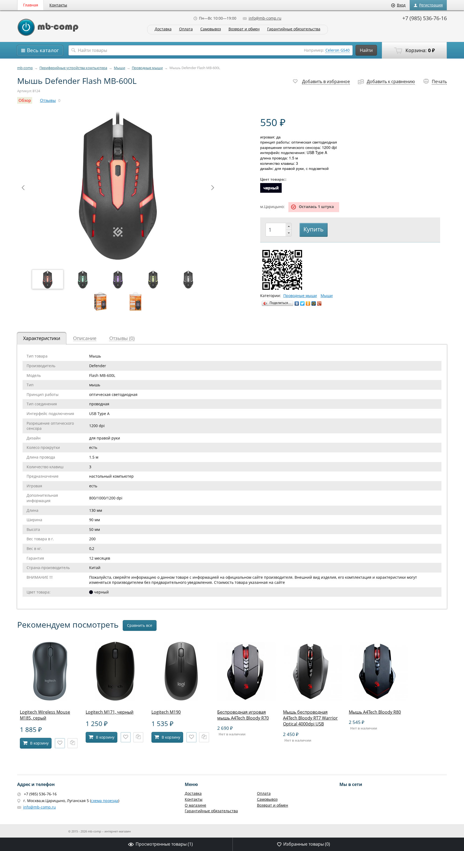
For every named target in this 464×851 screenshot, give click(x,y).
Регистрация (431, 5)
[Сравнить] (72, 743)
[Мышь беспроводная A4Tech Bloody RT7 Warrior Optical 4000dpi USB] (312, 699)
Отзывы (48, 100)
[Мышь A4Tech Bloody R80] (378, 699)
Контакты (58, 5)
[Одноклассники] (308, 303)
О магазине (195, 805)
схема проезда (104, 800)
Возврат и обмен (244, 29)
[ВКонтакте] (297, 303)
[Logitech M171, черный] (115, 699)
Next (212, 187)
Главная (30, 5)
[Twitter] (302, 303)
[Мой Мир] (314, 303)
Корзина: (419, 50)
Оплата (186, 29)
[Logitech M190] (181, 699)
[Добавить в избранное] (60, 743)
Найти (366, 50)
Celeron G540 (337, 50)
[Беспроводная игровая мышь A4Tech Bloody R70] (246, 699)
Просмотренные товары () (164, 844)
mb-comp (25, 68)
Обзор (25, 100)
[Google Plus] (319, 303)
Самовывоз (210, 29)
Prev (23, 187)
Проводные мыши (147, 68)
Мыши (119, 68)
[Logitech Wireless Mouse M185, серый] (49, 699)
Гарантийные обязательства (293, 29)
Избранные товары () (306, 844)
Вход (401, 5)
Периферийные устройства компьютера (73, 68)
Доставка (163, 29)
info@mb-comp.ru (265, 18)
